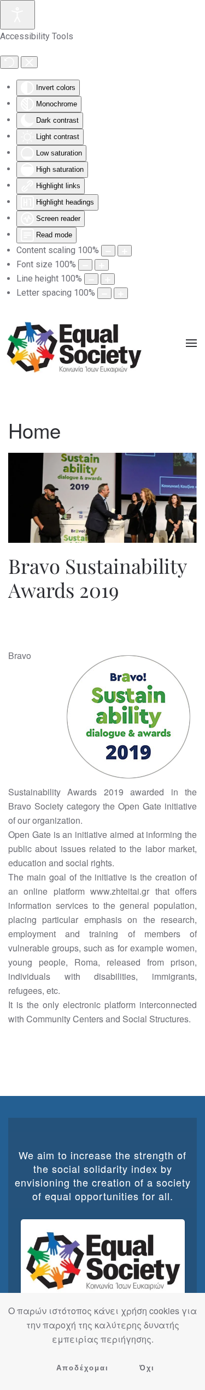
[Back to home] (74, 342)
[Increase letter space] (121, 293)
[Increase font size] (102, 265)
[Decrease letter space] (104, 293)
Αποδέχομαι (82, 1368)
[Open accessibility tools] (17, 14)
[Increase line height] (108, 279)
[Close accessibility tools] (29, 62)
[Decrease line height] (91, 279)
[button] (191, 343)
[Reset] (9, 62)
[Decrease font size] (85, 265)
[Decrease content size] (108, 250)
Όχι (147, 1368)
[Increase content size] (125, 250)
